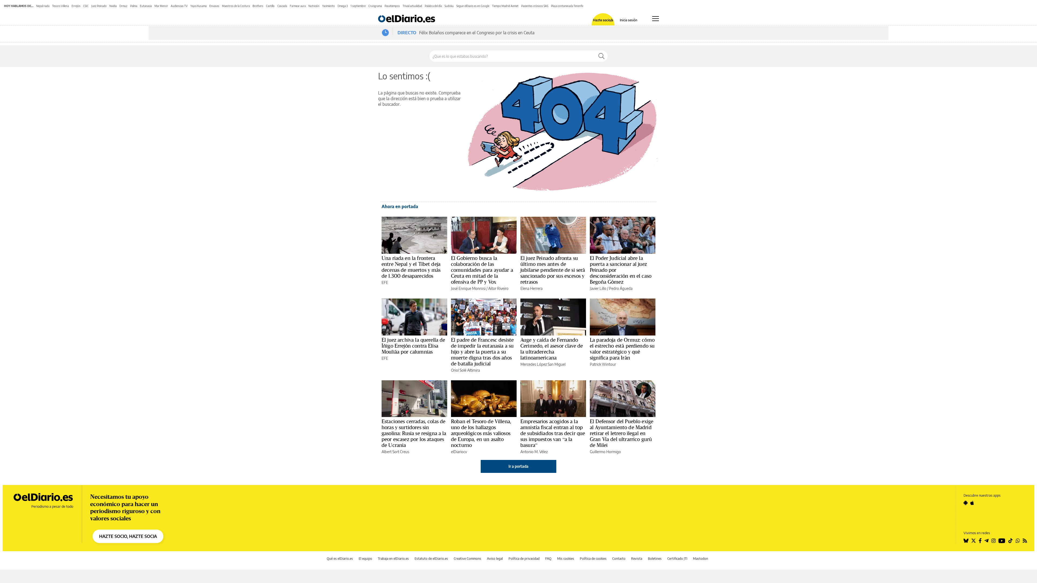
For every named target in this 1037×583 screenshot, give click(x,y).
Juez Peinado (99, 6)
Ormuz (123, 6)
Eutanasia (146, 6)
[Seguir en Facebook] (980, 540)
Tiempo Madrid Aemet (505, 6)
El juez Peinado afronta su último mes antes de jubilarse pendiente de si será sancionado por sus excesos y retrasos (552, 270)
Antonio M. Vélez (534, 451)
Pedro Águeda (620, 288)
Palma (133, 6)
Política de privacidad (524, 559)
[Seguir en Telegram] (986, 540)
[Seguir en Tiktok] (1010, 540)
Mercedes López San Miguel (542, 364)
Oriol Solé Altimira (465, 370)
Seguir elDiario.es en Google (472, 6)
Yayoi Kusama (198, 6)
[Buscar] (601, 56)
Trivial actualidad (412, 6)
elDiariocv (459, 451)
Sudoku (449, 6)
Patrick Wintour (603, 364)
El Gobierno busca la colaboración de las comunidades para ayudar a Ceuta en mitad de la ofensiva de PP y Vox (482, 270)
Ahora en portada (400, 206)
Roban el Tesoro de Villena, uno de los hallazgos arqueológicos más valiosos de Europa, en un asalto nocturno (481, 433)
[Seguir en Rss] (1025, 540)
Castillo (270, 6)
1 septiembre (358, 6)
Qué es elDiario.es (340, 559)
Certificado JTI (677, 559)
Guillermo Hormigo (605, 451)
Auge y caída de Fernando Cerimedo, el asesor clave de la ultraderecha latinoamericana (551, 349)
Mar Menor (161, 6)
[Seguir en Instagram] (993, 540)
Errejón (76, 6)
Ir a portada (518, 466)
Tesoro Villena (60, 6)
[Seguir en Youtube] (1001, 540)
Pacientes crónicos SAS (534, 6)
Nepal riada (42, 6)
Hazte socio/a (603, 20)
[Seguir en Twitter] (973, 540)
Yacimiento (328, 6)
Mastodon (700, 559)
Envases (214, 6)
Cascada (282, 6)
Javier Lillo (598, 288)
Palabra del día (433, 6)
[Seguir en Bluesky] (966, 540)
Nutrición (313, 6)
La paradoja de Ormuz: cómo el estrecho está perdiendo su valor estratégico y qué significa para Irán (622, 349)
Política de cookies (593, 559)
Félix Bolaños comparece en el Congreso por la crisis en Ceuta (476, 32)
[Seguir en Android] (966, 502)
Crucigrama (375, 6)
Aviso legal (495, 559)
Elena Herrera (531, 288)
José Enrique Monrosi (468, 288)
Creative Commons (467, 559)
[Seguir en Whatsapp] (1018, 540)
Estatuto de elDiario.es (431, 559)
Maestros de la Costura (236, 6)
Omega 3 (343, 6)
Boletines (655, 559)
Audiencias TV (179, 6)
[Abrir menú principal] (655, 18)
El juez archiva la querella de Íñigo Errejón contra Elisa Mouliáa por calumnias (413, 346)
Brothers (257, 6)
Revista (636, 559)
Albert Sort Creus (395, 451)
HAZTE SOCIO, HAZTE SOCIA (128, 536)
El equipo (365, 559)
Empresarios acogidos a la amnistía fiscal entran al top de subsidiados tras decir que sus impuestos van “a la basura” (552, 433)
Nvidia (113, 6)
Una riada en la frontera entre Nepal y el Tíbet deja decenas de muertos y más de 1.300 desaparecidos (411, 267)
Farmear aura (298, 6)
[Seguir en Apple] (972, 502)
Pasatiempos (392, 6)
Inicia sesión (628, 20)
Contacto (618, 559)
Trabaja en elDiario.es (393, 559)
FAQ (548, 559)
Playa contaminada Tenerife (567, 6)
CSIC (86, 6)
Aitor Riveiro (498, 288)
